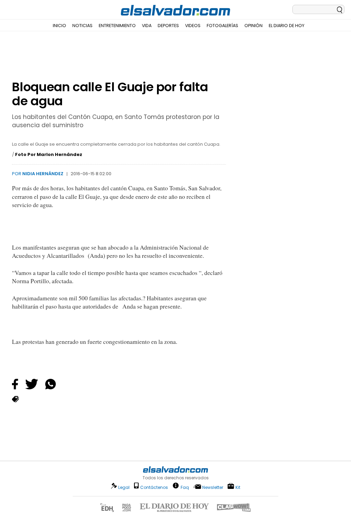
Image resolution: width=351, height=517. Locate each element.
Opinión (253, 25)
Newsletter (212, 487)
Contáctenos (154, 487)
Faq (185, 487)
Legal (124, 487)
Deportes (168, 25)
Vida (147, 25)
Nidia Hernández (42, 173)
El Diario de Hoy (286, 25)
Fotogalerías (222, 25)
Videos (193, 25)
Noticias (82, 25)
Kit (237, 487)
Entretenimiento (117, 25)
